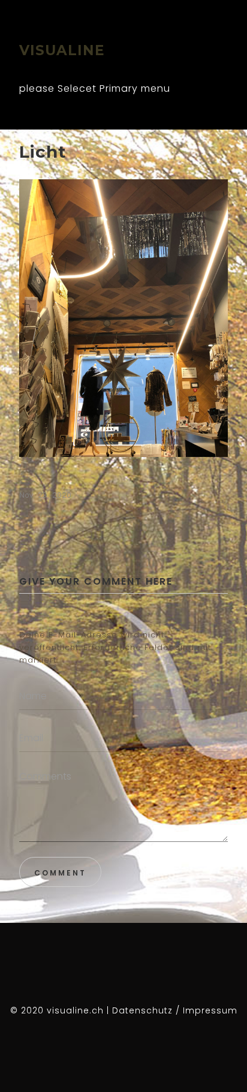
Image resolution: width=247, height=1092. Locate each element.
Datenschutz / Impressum (174, 1010)
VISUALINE (62, 50)
